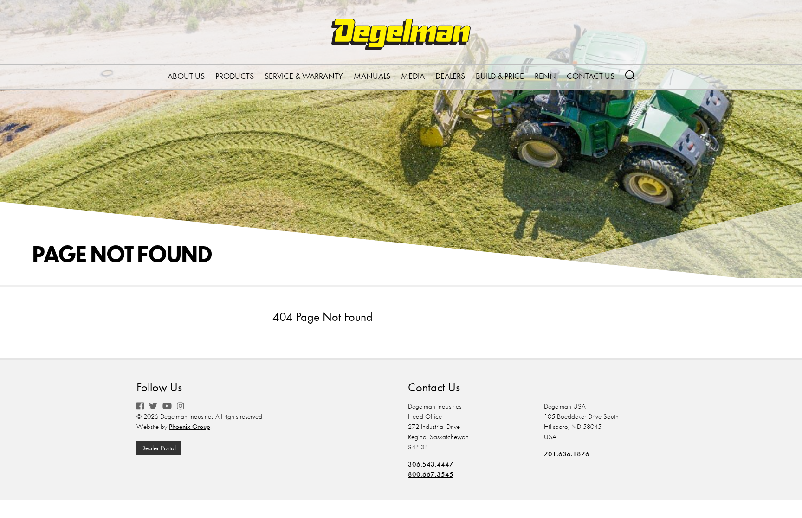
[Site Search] (630, 74)
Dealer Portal (158, 448)
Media (413, 75)
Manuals (372, 75)
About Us (186, 75)
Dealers (450, 75)
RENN (545, 75)
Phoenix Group (189, 426)
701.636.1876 (566, 454)
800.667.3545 (430, 474)
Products (234, 75)
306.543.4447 (430, 464)
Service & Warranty (304, 75)
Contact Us (590, 75)
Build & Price (500, 75)
